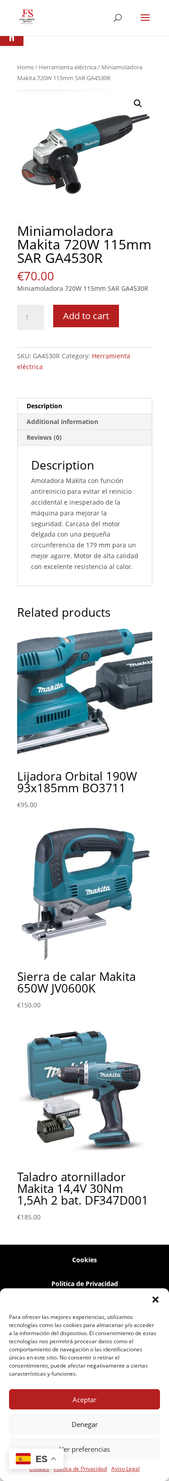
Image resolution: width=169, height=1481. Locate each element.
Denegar (85, 1424)
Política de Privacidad (80, 1468)
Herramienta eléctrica (67, 67)
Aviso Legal (125, 1468)
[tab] (85, 406)
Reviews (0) (44, 437)
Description (44, 406)
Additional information (62, 421)
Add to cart (86, 316)
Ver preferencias (84, 1449)
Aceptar (84, 1399)
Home (25, 67)
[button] (155, 1299)
